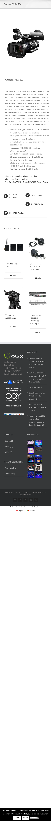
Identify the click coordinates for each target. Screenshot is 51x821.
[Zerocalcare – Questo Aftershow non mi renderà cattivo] (30, 467)
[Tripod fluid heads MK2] (13, 298)
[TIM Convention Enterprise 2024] (30, 461)
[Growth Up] (38, 443)
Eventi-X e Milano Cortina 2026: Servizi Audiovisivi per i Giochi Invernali (37, 362)
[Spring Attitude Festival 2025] (30, 443)
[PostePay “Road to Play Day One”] (30, 456)
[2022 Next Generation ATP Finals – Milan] (30, 475)
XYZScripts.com (36, 507)
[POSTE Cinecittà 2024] (38, 461)
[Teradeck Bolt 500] (13, 247)
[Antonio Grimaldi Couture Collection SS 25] (38, 449)
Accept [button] (16, 818)
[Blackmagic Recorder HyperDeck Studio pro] (37, 298)
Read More (34, 818)
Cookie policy (10, 474)
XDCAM (45, 182)
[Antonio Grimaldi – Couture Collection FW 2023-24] (38, 467)
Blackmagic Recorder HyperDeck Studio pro (35, 319)
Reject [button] (25, 818)
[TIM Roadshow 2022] (38, 475)
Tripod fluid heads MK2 (10, 316)
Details (14, 275)
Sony (39, 182)
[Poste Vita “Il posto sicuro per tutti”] (38, 456)
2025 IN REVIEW (35, 387)
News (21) (9, 447)
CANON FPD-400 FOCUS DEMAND (36, 266)
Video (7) (8, 452)
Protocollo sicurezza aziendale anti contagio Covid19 (37, 407)
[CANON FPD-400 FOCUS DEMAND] (37, 247)
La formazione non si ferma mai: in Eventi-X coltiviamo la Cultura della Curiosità (37, 377)
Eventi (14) (9, 441)
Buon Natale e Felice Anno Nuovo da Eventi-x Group (37, 396)
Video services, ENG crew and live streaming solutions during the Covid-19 (37, 420)
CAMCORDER (15, 182)
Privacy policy (10, 468)
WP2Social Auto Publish (16, 507)
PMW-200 (32, 182)
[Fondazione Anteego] (30, 450)
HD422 (24, 182)
